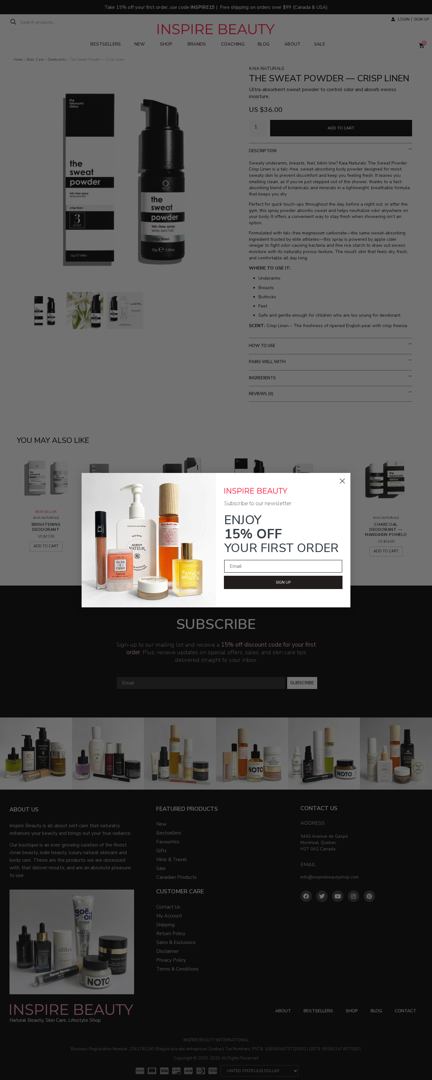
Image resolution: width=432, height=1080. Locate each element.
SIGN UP (283, 582)
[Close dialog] (342, 481)
